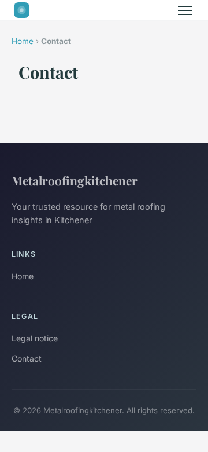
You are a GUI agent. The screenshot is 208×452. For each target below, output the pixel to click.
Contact (27, 358)
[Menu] (184, 10)
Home (23, 41)
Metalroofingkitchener (75, 180)
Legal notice (35, 338)
